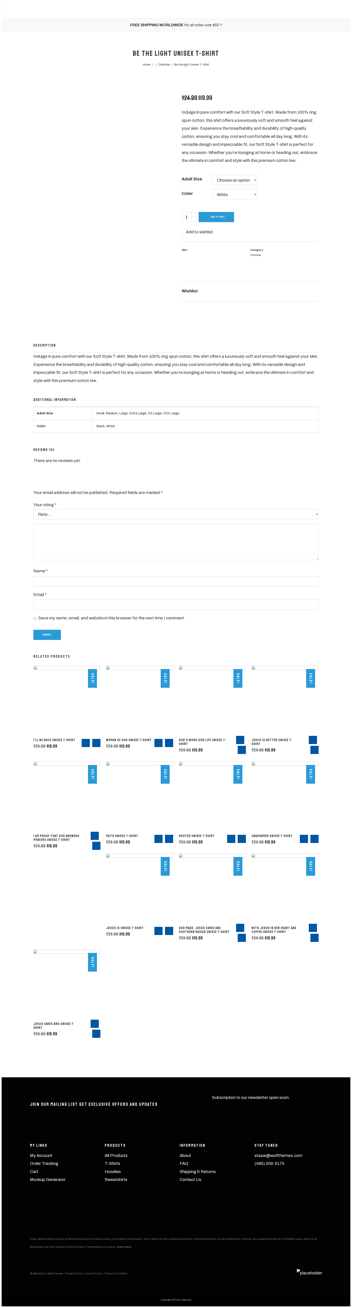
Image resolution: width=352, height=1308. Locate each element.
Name (40, 571)
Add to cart (218, 216)
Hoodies (113, 1171)
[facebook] (279, 1183)
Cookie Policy (93, 1273)
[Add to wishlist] (202, 291)
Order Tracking (44, 1163)
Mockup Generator (48, 1179)
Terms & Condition (116, 1273)
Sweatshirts (116, 1179)
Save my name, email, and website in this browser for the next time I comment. (111, 618)
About (185, 1155)
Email (40, 594)
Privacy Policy (73, 1273)
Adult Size (192, 179)
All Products (116, 1155)
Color (187, 193)
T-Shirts (112, 1163)
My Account (41, 1155)
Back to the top (340, 1284)
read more (124, 1246)
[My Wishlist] (284, 11)
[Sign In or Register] (272, 11)
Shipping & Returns (198, 1171)
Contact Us (190, 1179)
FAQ (184, 1163)
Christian (255, 255)
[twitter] (297, 1183)
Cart (34, 1171)
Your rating (44, 505)
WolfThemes (55, 1273)
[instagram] (261, 1183)
